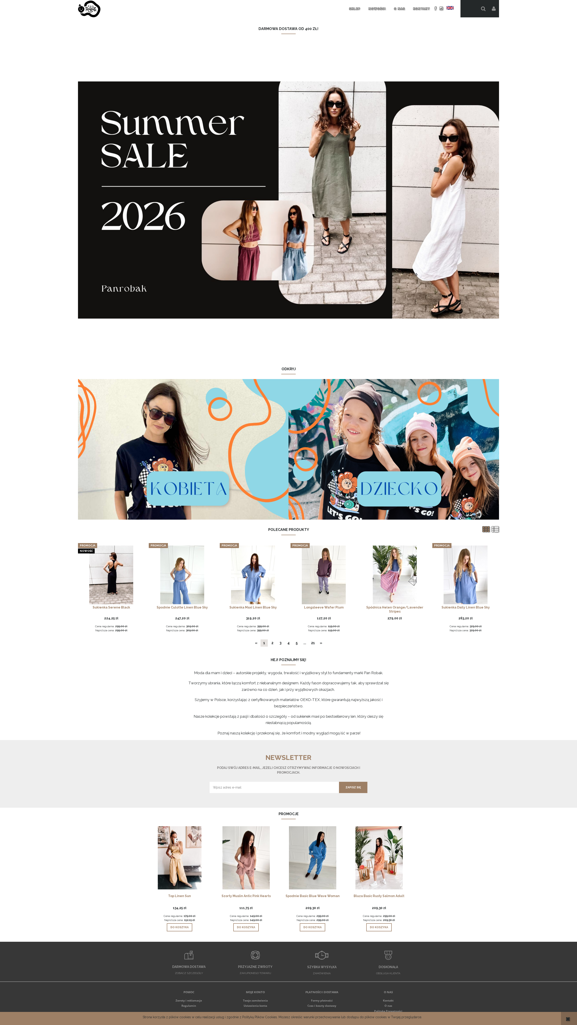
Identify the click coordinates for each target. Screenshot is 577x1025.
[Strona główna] (89, 8)
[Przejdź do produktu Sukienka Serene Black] (111, 574)
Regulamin (188, 1006)
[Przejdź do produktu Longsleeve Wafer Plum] (324, 574)
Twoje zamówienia (255, 1000)
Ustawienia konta (255, 1006)
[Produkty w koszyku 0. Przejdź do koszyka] (469, 8)
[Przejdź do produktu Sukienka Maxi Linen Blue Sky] (253, 574)
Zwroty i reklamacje (189, 1000)
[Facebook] (436, 8)
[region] (288, 200)
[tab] (285, 354)
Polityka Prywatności (388, 1011)
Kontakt (388, 1000)
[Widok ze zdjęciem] (486, 529)
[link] (288, 200)
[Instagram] (441, 8)
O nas (388, 1006)
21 (313, 643)
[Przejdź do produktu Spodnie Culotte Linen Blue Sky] (182, 574)
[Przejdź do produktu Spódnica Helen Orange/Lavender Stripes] (395, 574)
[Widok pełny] (495, 529)
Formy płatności (322, 1000)
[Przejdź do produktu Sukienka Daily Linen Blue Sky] (466, 574)
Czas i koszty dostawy (321, 1006)
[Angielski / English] (450, 8)
